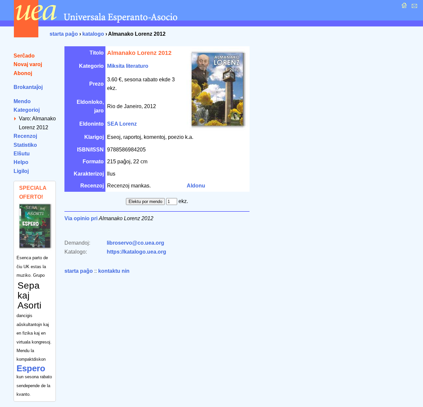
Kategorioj (27, 110)
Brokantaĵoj (28, 87)
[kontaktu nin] (413, 7)
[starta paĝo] (403, 7)
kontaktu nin (114, 271)
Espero (31, 368)
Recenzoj (25, 136)
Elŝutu (22, 153)
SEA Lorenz (122, 124)
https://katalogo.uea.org (136, 252)
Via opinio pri (80, 218)
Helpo (21, 162)
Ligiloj (21, 171)
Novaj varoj (28, 64)
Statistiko (25, 145)
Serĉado (24, 56)
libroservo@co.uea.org (135, 243)
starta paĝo (64, 34)
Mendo (22, 101)
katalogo (93, 34)
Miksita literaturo (127, 66)
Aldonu (196, 185)
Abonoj (23, 73)
